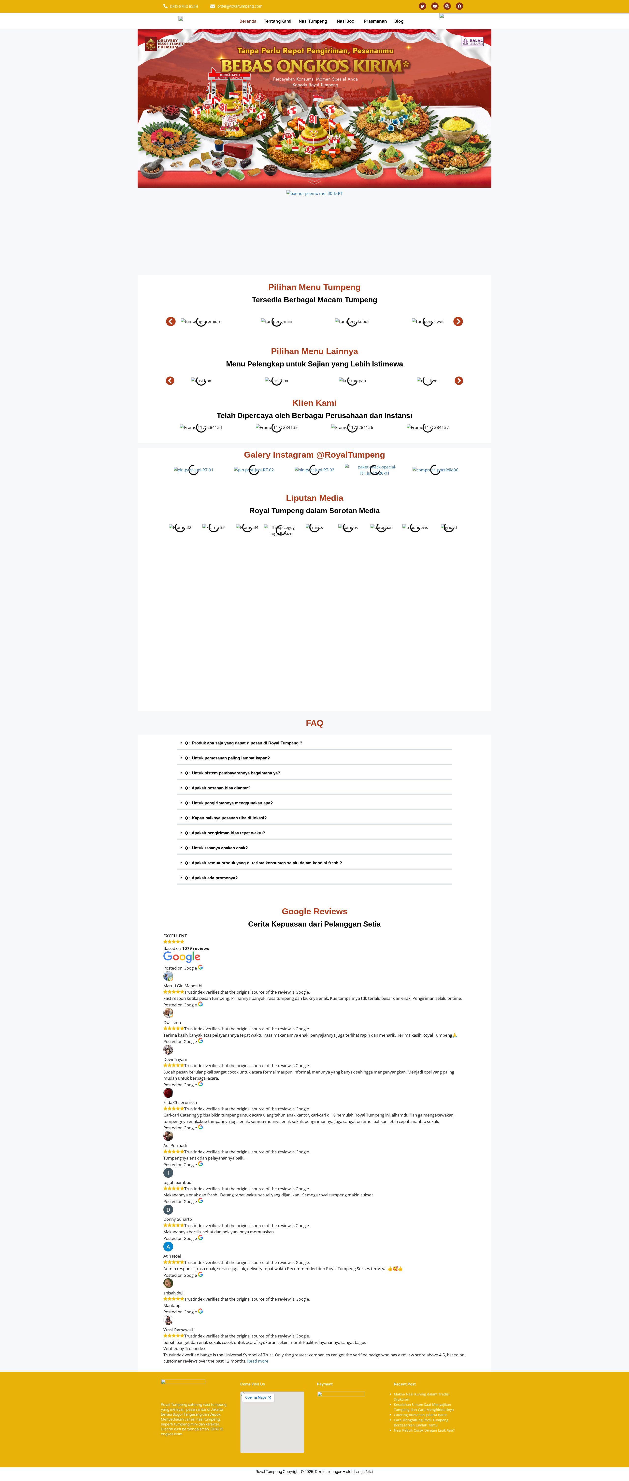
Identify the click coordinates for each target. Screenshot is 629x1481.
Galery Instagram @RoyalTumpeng (314, 454)
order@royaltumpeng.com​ (239, 6)
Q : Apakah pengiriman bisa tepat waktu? (225, 833)
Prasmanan (375, 21)
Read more (258, 1361)
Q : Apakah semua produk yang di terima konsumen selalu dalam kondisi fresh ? (263, 863)
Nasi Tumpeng (313, 21)
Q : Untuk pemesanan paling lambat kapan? (227, 758)
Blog (398, 21)
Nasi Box (345, 21)
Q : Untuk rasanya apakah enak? (216, 848)
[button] (314, 21)
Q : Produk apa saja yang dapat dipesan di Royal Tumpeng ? (243, 743)
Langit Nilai (363, 1471)
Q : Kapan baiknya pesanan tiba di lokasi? (226, 818)
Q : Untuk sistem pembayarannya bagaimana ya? (232, 773)
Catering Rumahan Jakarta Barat (420, 1414)
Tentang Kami (277, 21)
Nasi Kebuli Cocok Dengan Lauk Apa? (424, 1430)
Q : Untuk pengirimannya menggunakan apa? (229, 803)
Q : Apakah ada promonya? (211, 878)
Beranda (248, 21)
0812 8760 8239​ (184, 6)
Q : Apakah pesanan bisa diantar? (217, 788)
